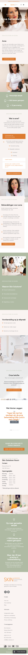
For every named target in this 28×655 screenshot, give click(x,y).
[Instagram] (5, 592)
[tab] (14, 136)
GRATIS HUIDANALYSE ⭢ (14, 1)
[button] (5, 5)
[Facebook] (8, 592)
